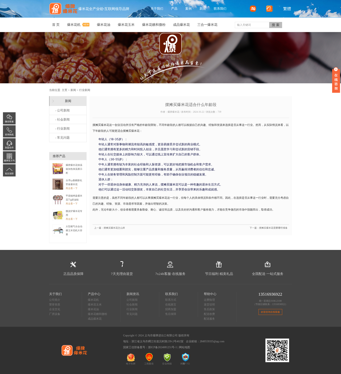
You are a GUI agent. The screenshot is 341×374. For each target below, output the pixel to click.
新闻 (203, 8)
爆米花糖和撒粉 (97, 314)
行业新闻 (84, 90)
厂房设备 (54, 314)
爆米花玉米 (95, 304)
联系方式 (170, 299)
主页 (64, 90)
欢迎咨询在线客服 (270, 312)
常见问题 (132, 314)
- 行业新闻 (62, 128)
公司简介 (54, 299)
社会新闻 (132, 304)
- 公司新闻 (62, 110)
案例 (188, 8)
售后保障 (170, 314)
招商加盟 (170, 309)
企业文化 (54, 309)
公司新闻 (132, 299)
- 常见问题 (62, 137)
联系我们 (220, 8)
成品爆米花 (95, 318)
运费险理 (209, 299)
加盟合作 (9, 147)
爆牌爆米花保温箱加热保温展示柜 (74, 169)
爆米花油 (93, 309)
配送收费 (209, 314)
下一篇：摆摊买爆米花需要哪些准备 (269, 227)
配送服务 (209, 318)
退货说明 (209, 304)
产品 (174, 8)
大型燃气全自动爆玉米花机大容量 (74, 230)
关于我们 (157, 8)
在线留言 (170, 304)
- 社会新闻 (62, 119)
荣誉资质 (54, 304)
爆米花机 (93, 299)
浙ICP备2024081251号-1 (162, 347)
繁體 (286, 8)
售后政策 (209, 309)
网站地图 (184, 347)
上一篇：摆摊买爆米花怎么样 (109, 227)
